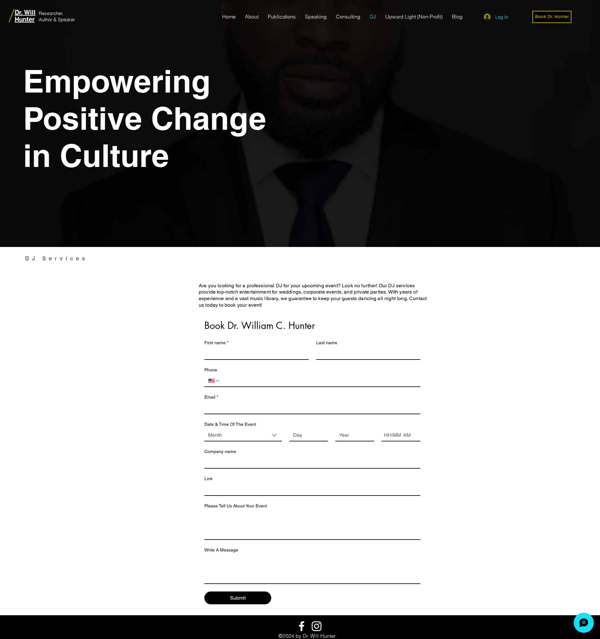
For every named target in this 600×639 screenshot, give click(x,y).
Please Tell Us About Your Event (235, 505)
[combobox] (243, 435)
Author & (48, 20)
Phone (210, 369)
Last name (326, 342)
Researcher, (51, 13)
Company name (220, 451)
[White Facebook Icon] (301, 626)
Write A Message (221, 549)
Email (211, 397)
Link (208, 478)
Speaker (66, 20)
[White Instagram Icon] (316, 626)
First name (216, 342)
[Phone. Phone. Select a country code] (214, 380)
